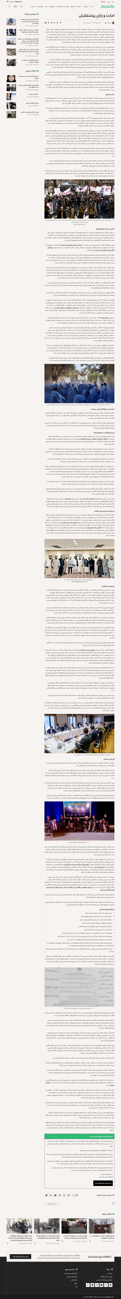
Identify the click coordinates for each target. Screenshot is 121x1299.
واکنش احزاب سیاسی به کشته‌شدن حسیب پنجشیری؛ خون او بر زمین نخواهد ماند (29, 21)
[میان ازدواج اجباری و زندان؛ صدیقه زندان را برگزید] (11, 78)
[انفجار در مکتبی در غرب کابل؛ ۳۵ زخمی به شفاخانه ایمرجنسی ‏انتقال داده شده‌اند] (74, 1226)
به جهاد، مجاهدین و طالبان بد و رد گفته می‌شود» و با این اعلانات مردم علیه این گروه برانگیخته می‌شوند (80, 888)
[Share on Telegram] (51, 22)
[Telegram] (92, 1285)
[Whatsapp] (88, 1285)
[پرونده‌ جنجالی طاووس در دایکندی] (11, 114)
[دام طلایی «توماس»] (11, 96)
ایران (87, 498)
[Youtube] (101, 1285)
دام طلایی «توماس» (33, 94)
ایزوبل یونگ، (85, 864)
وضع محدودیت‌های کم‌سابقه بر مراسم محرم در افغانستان (29, 86)
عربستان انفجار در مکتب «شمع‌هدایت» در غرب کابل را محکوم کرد (102, 1236)
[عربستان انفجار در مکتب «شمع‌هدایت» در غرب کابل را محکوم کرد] (101, 1226)
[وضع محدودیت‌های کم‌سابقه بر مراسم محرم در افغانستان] (11, 87)
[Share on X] (57, 22)
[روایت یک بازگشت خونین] (11, 105)
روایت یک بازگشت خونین (32, 103)
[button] (21, 6)
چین (84, 498)
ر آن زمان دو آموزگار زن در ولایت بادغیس (66, 307)
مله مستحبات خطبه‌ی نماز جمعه (71, 245)
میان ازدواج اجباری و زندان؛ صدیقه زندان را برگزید (28, 77)
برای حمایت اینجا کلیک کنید (103, 1183)
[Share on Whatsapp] (54, 22)
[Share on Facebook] (60, 22)
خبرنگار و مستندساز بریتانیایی (72, 864)
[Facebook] (110, 1285)
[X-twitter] (106, 1285)
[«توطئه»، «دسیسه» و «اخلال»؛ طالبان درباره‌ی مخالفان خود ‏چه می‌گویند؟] (11, 32)
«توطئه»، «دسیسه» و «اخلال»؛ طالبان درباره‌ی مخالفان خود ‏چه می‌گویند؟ (29, 31)
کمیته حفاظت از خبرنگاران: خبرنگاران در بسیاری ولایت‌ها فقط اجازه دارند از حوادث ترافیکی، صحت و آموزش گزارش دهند (20, 1238)
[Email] (55, 1195)
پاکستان (91, 498)
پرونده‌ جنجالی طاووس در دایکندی (30, 112)
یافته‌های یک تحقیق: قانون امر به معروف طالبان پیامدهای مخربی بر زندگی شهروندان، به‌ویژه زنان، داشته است (28, 41)
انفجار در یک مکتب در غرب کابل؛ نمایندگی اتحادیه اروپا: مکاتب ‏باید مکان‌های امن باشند (48, 1238)
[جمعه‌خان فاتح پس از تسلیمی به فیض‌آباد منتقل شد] (11, 62)
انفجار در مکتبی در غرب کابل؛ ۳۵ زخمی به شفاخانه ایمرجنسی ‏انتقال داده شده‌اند (75, 1236)
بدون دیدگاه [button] (50, 1204)
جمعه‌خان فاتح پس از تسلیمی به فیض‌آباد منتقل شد (30, 61)
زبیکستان (68, 498)
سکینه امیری (108, 22)
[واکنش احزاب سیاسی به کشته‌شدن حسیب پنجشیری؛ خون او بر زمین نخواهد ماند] (11, 21)
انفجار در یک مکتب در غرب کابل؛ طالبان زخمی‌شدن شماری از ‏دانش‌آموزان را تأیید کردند (28, 51)
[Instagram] (97, 1285)
